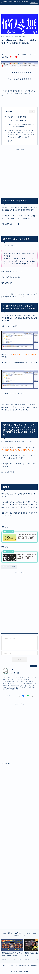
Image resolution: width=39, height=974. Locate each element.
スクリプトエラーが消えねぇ (18, 120)
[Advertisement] (19, 172)
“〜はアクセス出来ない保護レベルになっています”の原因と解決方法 (21, 125)
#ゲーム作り (6, 567)
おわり (10, 141)
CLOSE (32, 111)
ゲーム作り (22, 36)
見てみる (33, 2)
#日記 (14, 567)
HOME (3, 965)
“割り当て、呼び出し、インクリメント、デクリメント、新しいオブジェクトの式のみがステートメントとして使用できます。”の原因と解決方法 (21, 134)
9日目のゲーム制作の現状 (17, 117)
